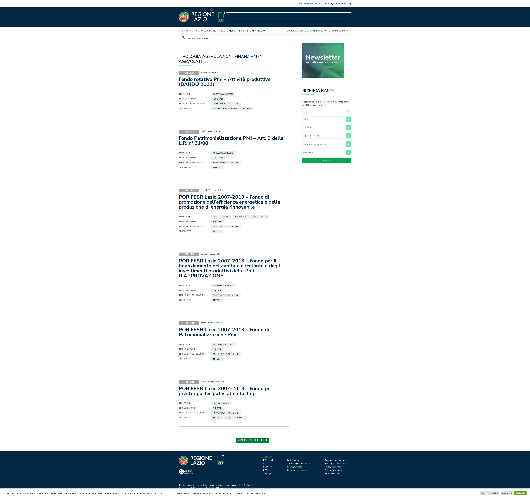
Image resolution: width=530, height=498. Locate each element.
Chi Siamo (210, 30)
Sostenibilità (260, 217)
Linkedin (268, 467)
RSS (267, 470)
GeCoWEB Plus (314, 30)
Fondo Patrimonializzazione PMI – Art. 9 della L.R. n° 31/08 (231, 141)
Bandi (242, 30)
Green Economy (221, 217)
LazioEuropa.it (337, 30)
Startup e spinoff (235, 417)
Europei (217, 221)
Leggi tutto (260, 493)
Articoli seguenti (250, 440)
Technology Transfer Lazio (299, 463)
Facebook (269, 460)
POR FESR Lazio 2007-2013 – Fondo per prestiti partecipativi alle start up (225, 391)
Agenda (231, 30)
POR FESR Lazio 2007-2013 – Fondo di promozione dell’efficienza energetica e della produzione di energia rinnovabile (229, 202)
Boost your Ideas (294, 467)
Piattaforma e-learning (297, 470)
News (221, 30)
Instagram (269, 473)
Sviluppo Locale (221, 403)
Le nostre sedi (295, 30)
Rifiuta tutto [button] (520, 493)
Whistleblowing (332, 473)
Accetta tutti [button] (507, 493)
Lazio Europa (293, 460)
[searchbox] (323, 127)
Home (199, 30)
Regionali (218, 99)
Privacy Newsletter (333, 467)
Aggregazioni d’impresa (225, 108)
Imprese (247, 108)
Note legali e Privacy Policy (337, 3)
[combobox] (326, 119)
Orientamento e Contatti (310, 3)
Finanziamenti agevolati (194, 39)
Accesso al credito (223, 94)
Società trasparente (333, 470)
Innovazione (241, 217)
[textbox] (327, 119)
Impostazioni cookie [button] (489, 493)
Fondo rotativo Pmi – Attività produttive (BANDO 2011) (225, 82)
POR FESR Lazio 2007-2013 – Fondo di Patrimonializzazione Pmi (224, 332)
